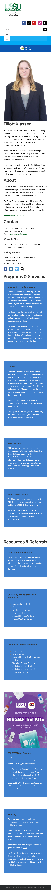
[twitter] (29, 23)
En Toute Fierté (18, 651)
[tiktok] (45, 23)
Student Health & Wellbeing (23, 616)
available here (13, 519)
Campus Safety (18, 607)
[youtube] (34, 23)
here (9, 833)
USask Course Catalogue (29, 783)
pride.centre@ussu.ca (18, 234)
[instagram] (40, 23)
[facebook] (24, 23)
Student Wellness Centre (22, 619)
